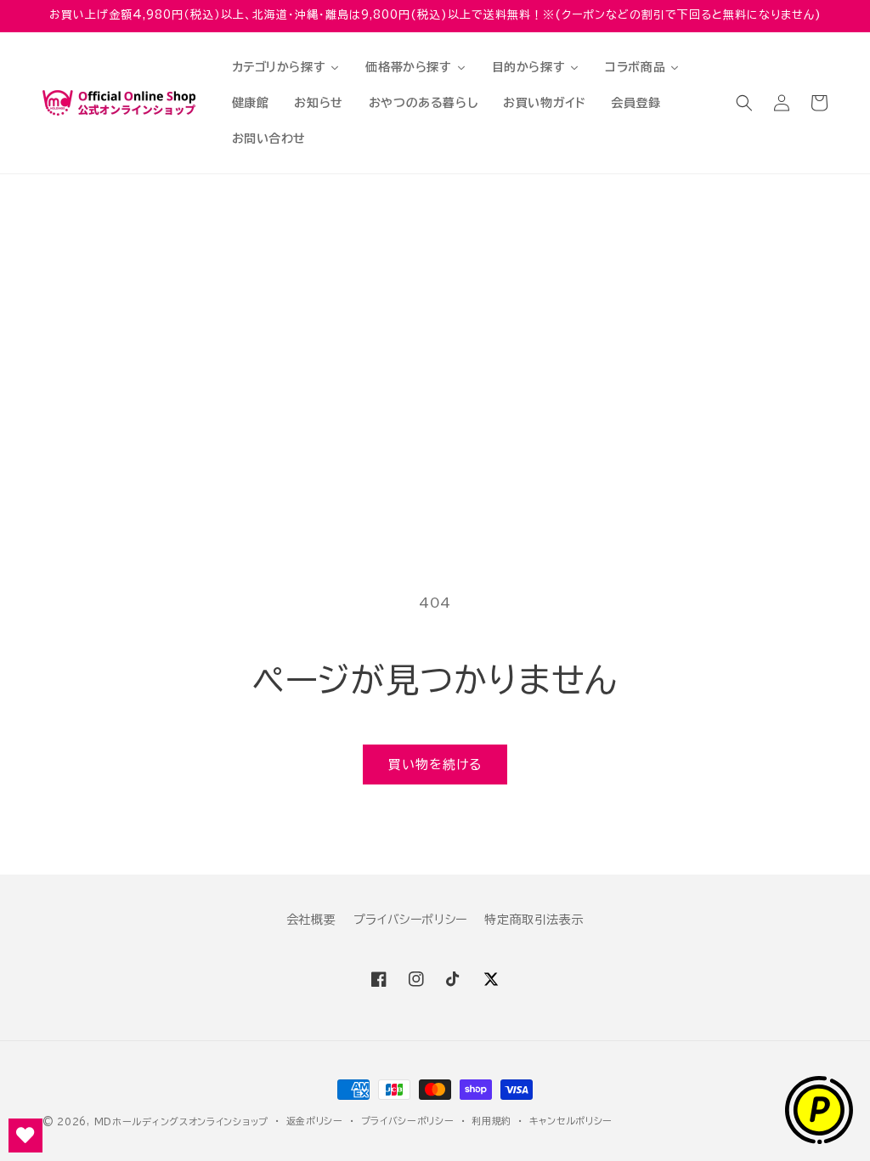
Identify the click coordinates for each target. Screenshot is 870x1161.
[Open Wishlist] (25, 1136)
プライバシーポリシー (410, 920)
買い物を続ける (435, 764)
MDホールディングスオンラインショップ (181, 1121)
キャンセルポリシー (571, 1120)
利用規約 (491, 1120)
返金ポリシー (314, 1120)
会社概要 (311, 920)
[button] (744, 103)
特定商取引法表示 (534, 920)
